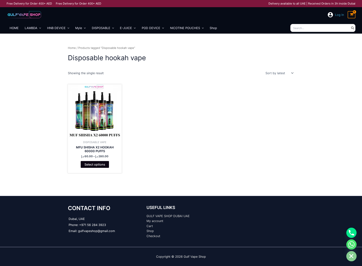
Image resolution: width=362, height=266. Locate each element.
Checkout (153, 236)
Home (72, 48)
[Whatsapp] (351, 244)
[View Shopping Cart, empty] (351, 15)
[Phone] (351, 233)
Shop (150, 231)
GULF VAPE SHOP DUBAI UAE (168, 216)
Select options (94, 164)
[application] (39, 28)
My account (154, 221)
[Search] (352, 28)
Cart (149, 226)
